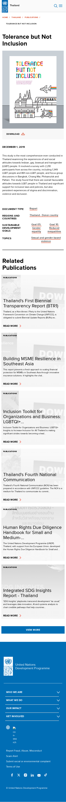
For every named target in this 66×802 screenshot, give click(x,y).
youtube (39, 775)
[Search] (15, 735)
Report (33, 208)
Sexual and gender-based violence (46, 239)
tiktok (45, 775)
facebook (12, 775)
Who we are (14, 692)
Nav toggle (60, 6)
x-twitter (18, 775)
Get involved (15, 716)
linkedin (32, 775)
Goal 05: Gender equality (36, 228)
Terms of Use (13, 766)
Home (5, 17)
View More (33, 630)
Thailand (14, 5)
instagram (25, 775)
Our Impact (13, 708)
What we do (14, 700)
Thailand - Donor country (44, 215)
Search (56, 6)
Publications (31, 17)
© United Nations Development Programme (26, 788)
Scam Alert (12, 756)
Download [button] (12, 134)
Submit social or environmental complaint (28, 761)
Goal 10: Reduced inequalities (54, 228)
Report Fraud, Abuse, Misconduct (24, 750)
